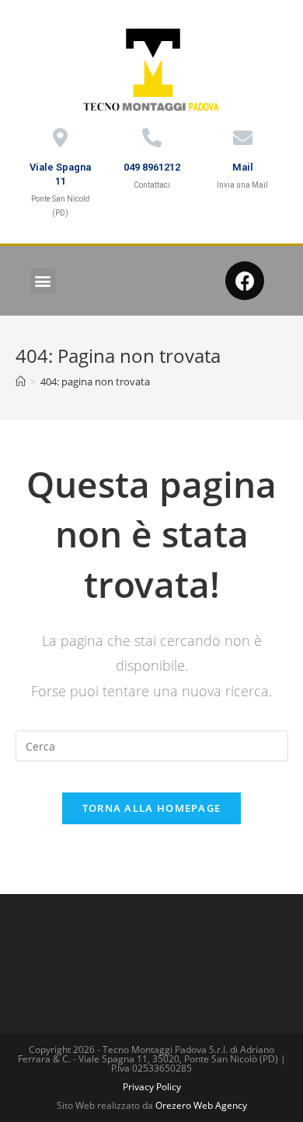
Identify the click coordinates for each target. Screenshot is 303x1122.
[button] (43, 281)
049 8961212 (152, 167)
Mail (242, 167)
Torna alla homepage (151, 808)
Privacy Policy (152, 1086)
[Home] (21, 381)
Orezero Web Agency (201, 1105)
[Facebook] (244, 280)
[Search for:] (152, 744)
